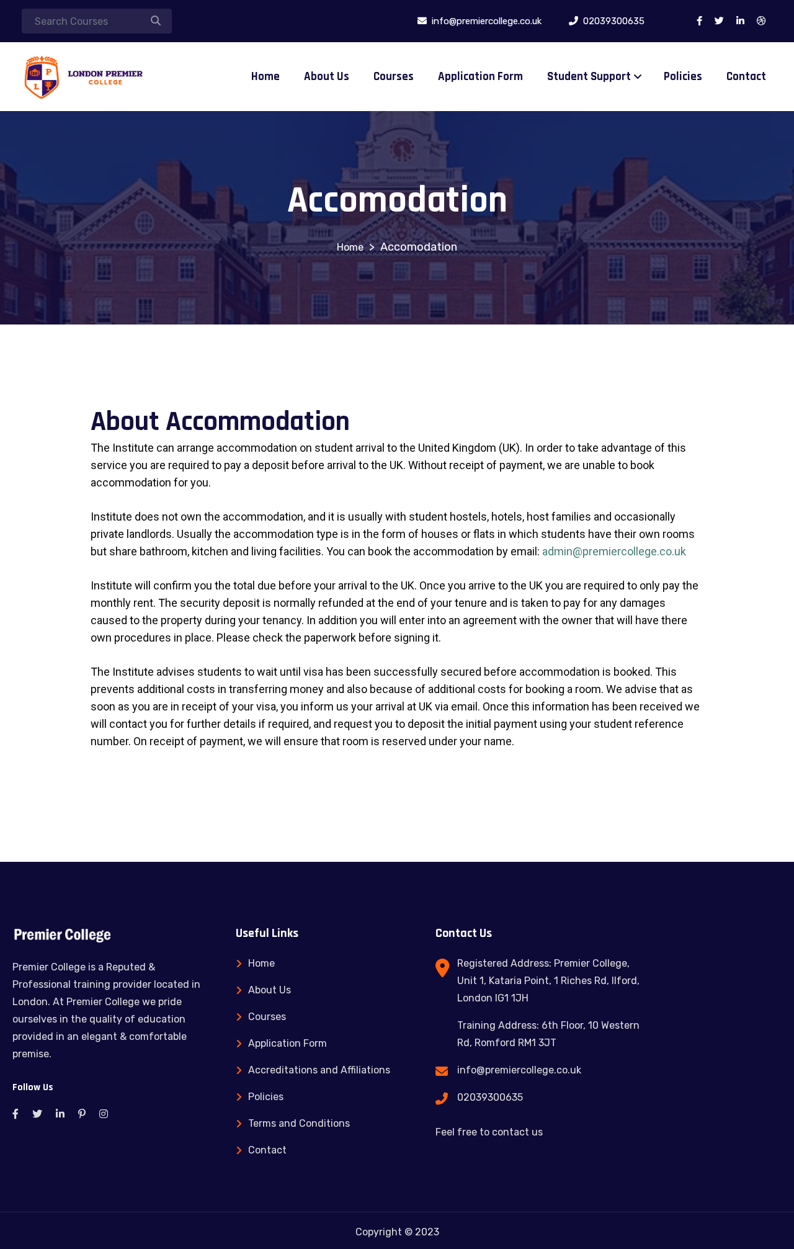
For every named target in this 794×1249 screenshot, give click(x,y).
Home (265, 76)
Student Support (589, 76)
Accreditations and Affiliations (319, 1070)
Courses (393, 76)
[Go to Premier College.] (350, 247)
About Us (326, 76)
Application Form (480, 76)
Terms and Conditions (299, 1123)
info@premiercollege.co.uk (519, 1070)
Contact (746, 76)
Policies (683, 76)
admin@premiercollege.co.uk (614, 551)
